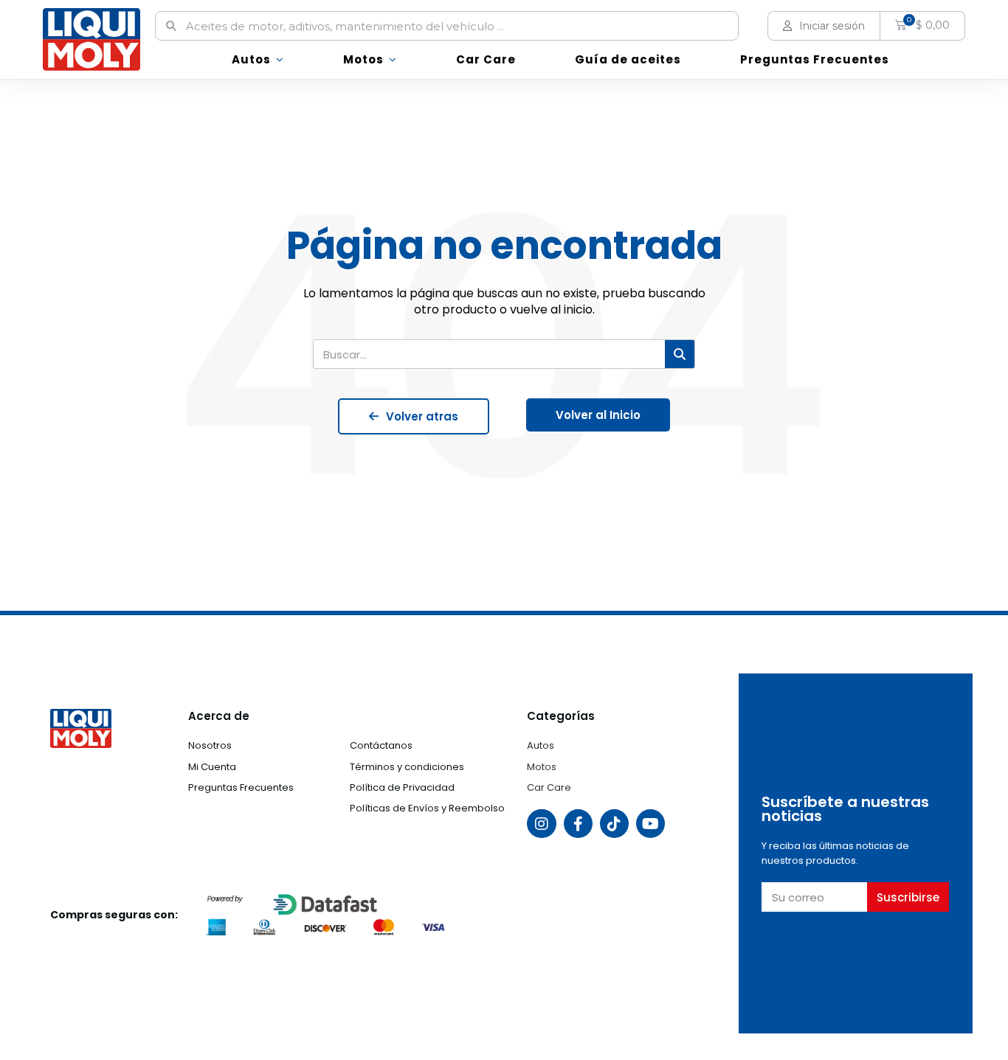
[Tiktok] (614, 823)
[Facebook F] (578, 823)
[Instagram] (541, 823)
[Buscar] (679, 354)
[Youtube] (650, 823)
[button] (413, 416)
